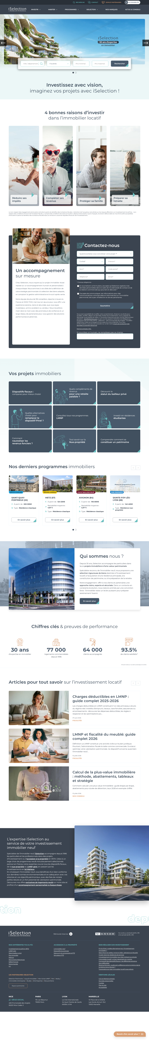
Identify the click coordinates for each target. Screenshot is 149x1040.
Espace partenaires (113, 2)
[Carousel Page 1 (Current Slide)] (73, 72)
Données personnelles (106, 981)
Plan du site (102, 985)
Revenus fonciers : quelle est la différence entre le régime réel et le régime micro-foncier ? (119, 966)
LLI (10, 966)
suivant (145, 43)
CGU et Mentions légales (107, 978)
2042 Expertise (38, 981)
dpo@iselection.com (90, 319)
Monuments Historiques (17, 959)
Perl (52, 978)
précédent (3, 43)
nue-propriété (18, 867)
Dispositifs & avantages (61, 951)
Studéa (29, 981)
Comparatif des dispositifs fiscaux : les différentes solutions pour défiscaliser (118, 962)
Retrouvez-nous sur (61, 934)
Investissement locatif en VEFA (19, 949)
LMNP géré (32, 867)
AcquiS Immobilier (30, 978)
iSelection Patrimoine (16, 978)
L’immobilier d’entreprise (17, 981)
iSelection (39, 854)
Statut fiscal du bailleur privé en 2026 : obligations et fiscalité (118, 952)
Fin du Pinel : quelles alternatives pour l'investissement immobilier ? (116, 949)
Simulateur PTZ (59, 955)
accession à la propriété (37, 859)
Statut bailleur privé (15, 953)
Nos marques (111, 9)
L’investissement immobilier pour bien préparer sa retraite (118, 957)
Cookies (101, 983)
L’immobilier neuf (59, 949)
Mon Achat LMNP (44, 978)
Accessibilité (133, 2)
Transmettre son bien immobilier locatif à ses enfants (116, 969)
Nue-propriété (13, 955)
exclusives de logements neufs (39, 882)
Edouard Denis (49, 981)
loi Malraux (29, 869)
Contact (94, 2)
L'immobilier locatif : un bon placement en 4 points (115, 959)
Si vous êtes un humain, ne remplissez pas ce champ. (100, 332)
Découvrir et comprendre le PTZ (64, 953)
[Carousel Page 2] (76, 72)
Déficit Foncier (13, 962)
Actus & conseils (132, 9)
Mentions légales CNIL (84, 329)
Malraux (11, 957)
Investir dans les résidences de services (111, 955)
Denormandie (13, 964)
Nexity (58, 978)
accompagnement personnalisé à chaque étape (40, 885)
